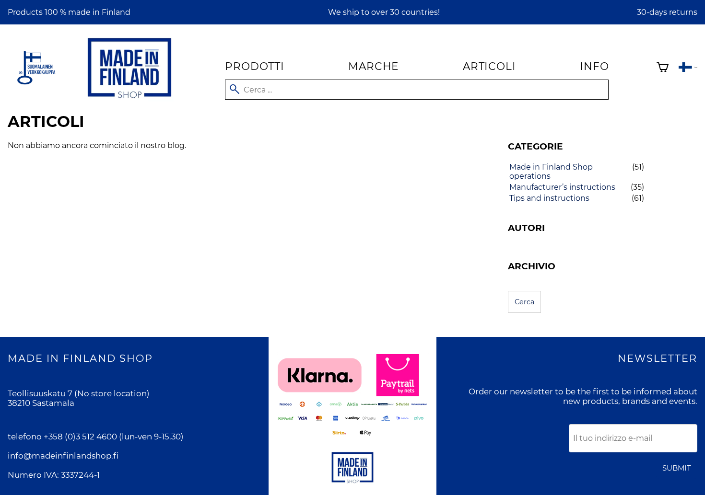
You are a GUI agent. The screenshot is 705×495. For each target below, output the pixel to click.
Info (594, 66)
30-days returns (667, 12)
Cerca (524, 302)
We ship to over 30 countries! (384, 12)
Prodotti (254, 66)
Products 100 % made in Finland (69, 12)
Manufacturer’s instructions (562, 187)
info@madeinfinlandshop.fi (63, 455)
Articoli (489, 66)
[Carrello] (663, 68)
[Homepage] (129, 99)
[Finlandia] (688, 68)
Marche (373, 66)
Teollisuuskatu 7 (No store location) (79, 393)
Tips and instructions (549, 198)
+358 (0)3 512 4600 (80, 436)
